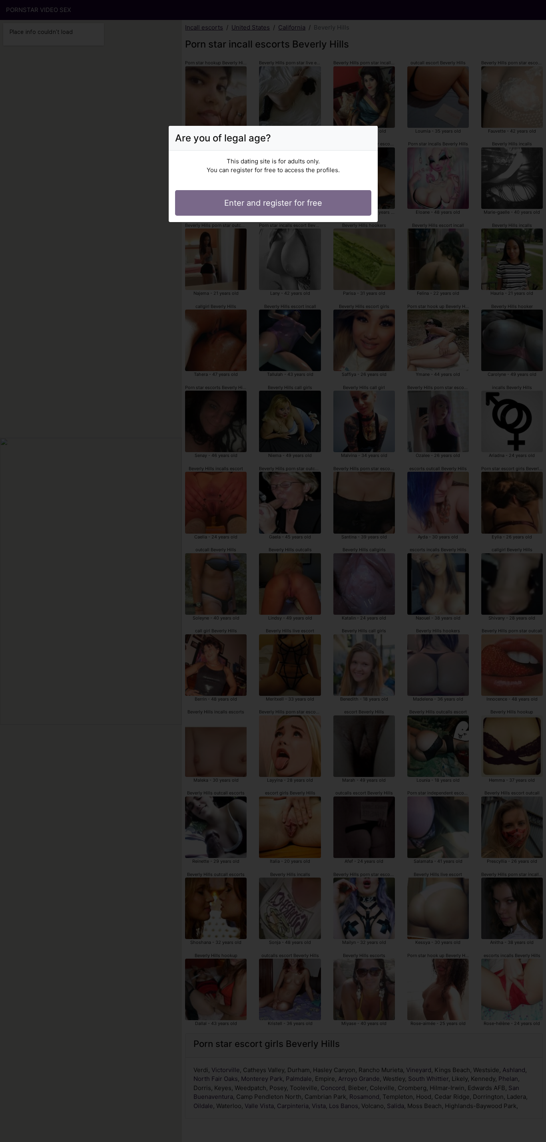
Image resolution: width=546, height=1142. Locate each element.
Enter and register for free (273, 203)
